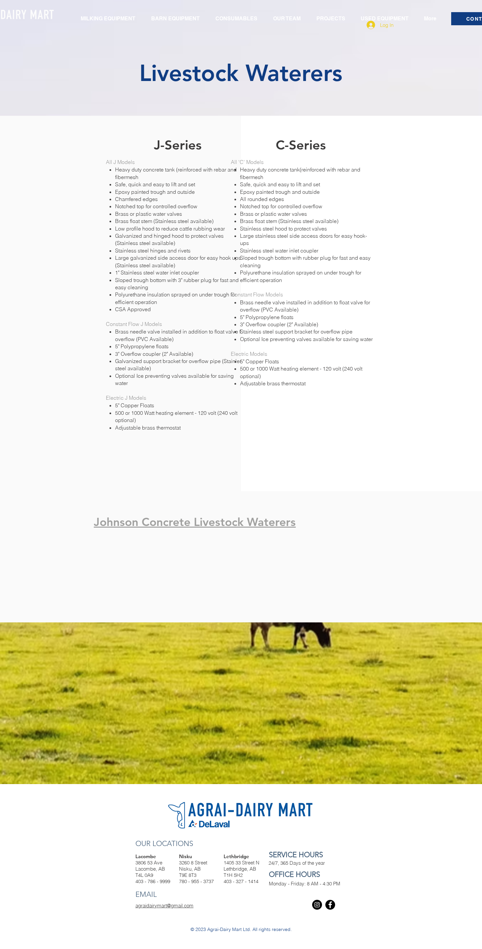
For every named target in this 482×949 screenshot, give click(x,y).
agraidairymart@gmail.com (164, 905)
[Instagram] (317, 905)
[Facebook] (330, 905)
